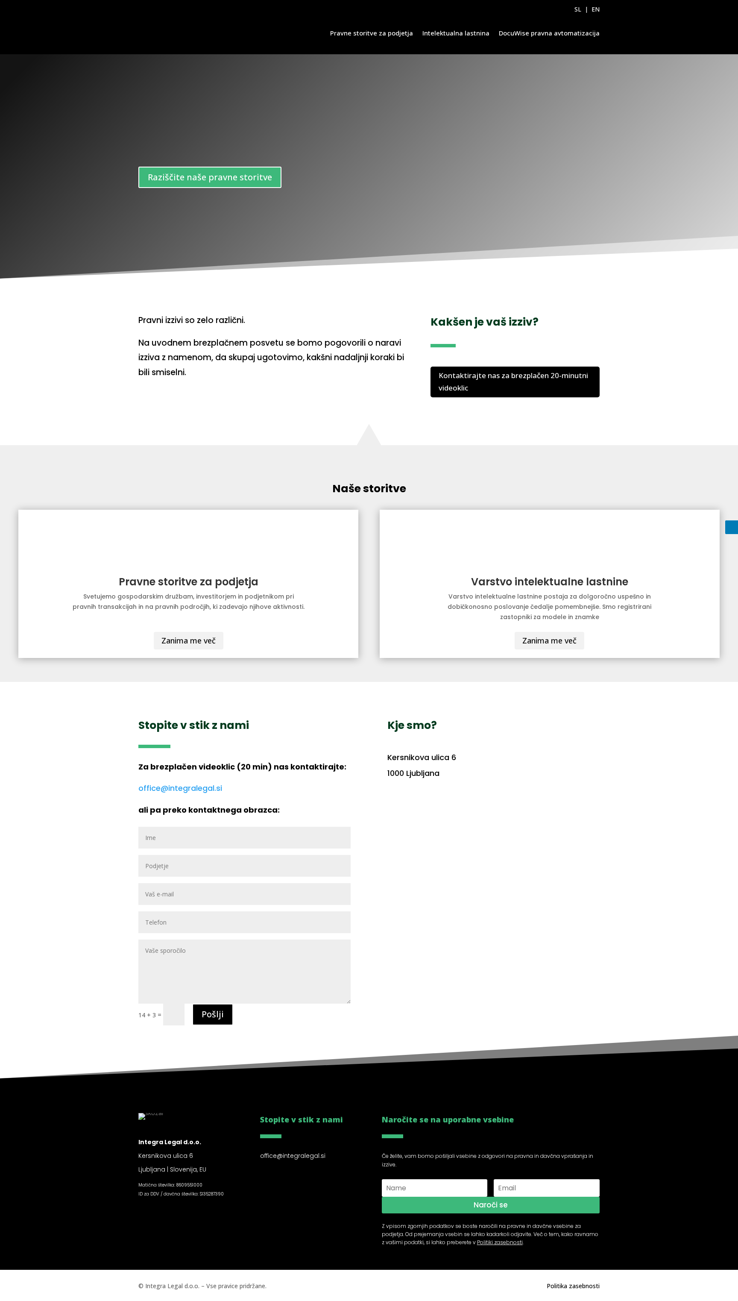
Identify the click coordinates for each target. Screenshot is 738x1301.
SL (577, 9)
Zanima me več (188, 640)
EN (596, 9)
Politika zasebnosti (573, 1286)
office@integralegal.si (180, 788)
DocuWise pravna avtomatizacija (549, 33)
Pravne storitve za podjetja (371, 33)
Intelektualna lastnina (455, 33)
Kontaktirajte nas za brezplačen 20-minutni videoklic (513, 381)
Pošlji (213, 1014)
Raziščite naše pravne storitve (210, 177)
